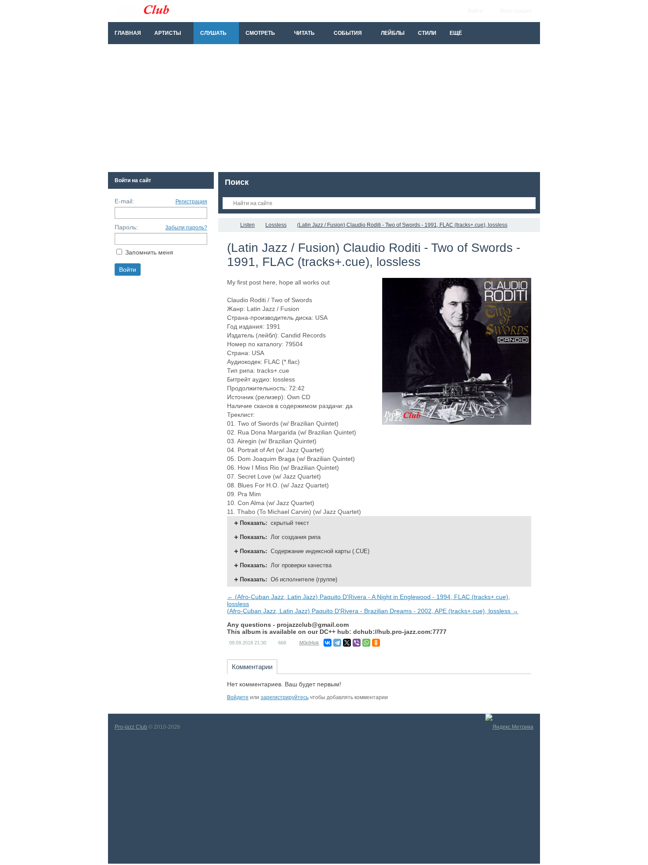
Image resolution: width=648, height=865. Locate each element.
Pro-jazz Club (131, 727)
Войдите (238, 697)
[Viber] (357, 643)
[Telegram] (337, 643)
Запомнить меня (149, 252)
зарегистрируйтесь (285, 697)
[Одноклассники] (376, 643)
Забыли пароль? (186, 228)
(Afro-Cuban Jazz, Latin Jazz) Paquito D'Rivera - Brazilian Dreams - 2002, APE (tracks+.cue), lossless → (372, 610)
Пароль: (126, 227)
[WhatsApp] (366, 643)
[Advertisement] (324, 110)
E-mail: (124, 201)
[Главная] (226, 225)
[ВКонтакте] (327, 643)
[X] (347, 643)
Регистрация (191, 201)
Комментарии (252, 666)
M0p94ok (309, 642)
